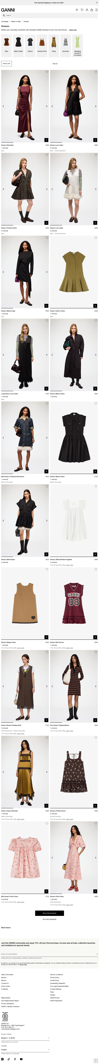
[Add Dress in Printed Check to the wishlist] (96, 738)
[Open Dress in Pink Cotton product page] (74, 857)
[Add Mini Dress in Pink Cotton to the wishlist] (47, 823)
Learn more (69, 565)
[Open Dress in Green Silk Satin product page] (25, 772)
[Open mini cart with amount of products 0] (92, 10)
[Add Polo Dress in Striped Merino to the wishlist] (96, 652)
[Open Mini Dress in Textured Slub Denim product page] (25, 437)
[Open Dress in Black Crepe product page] (25, 272)
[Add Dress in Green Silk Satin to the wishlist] (47, 738)
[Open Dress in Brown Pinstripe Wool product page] (25, 686)
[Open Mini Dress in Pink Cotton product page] (25, 857)
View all (55, 64)
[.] (50, 3)
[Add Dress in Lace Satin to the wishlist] (96, 72)
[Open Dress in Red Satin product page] (25, 106)
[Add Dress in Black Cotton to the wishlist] (96, 321)
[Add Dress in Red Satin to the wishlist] (47, 72)
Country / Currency (6, 1034)
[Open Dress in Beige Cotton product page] (25, 603)
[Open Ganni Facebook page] (15, 1059)
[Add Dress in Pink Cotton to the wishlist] (96, 823)
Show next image (47, 106)
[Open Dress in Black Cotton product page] (74, 355)
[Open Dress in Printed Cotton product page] (25, 189)
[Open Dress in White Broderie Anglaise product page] (74, 520)
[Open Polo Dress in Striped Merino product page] (74, 686)
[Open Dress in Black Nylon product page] (25, 520)
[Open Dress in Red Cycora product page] (74, 603)
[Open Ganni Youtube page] (21, 1059)
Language (4, 1045)
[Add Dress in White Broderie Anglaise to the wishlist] (96, 486)
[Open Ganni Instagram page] (2, 1059)
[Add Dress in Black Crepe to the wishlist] (47, 238)
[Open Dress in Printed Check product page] (74, 772)
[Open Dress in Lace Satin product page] (74, 106)
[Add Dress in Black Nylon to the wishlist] (47, 486)
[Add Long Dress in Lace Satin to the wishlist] (47, 321)
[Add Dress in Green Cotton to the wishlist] (96, 238)
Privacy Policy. (23, 964)
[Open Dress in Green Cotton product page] (74, 272)
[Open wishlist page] (82, 10)
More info (73, 30)
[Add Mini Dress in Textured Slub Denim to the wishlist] (47, 404)
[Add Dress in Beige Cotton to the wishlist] (47, 569)
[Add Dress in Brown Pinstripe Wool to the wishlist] (47, 652)
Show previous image (3, 106)
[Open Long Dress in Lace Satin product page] (25, 355)
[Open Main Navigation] (96, 10)
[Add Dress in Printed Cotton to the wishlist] (47, 155)
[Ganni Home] (7, 10)
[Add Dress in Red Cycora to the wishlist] (96, 569)
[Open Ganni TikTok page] (8, 1059)
